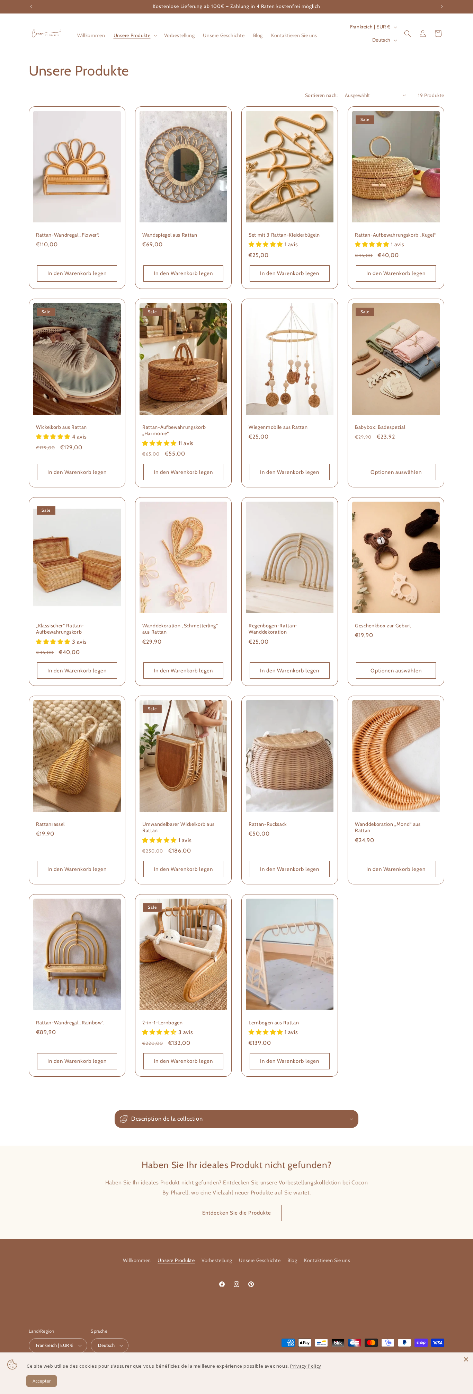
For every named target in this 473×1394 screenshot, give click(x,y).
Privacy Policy (305, 1366)
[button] (134, 35)
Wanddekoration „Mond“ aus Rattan (388, 827)
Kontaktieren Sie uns (327, 1260)
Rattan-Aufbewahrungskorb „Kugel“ (395, 235)
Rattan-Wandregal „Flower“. (67, 235)
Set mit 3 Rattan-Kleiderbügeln (284, 235)
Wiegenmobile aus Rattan (278, 427)
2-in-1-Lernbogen (162, 1023)
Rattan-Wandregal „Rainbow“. (70, 1023)
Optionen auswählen (396, 472)
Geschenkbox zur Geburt (383, 626)
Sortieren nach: (321, 95)
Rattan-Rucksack (268, 824)
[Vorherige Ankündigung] (31, 6)
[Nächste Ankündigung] (441, 6)
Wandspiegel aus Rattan (169, 235)
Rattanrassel (50, 824)
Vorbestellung (217, 1260)
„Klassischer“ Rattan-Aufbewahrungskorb (60, 629)
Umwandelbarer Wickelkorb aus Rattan (178, 827)
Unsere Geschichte (259, 1260)
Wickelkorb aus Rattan (61, 427)
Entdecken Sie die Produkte (236, 1213)
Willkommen (137, 1260)
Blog (292, 1260)
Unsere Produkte (176, 1260)
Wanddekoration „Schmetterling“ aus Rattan (180, 629)
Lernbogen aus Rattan (274, 1023)
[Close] (466, 1359)
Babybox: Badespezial (380, 427)
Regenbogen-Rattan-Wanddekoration (273, 629)
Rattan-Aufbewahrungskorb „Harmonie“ (174, 430)
